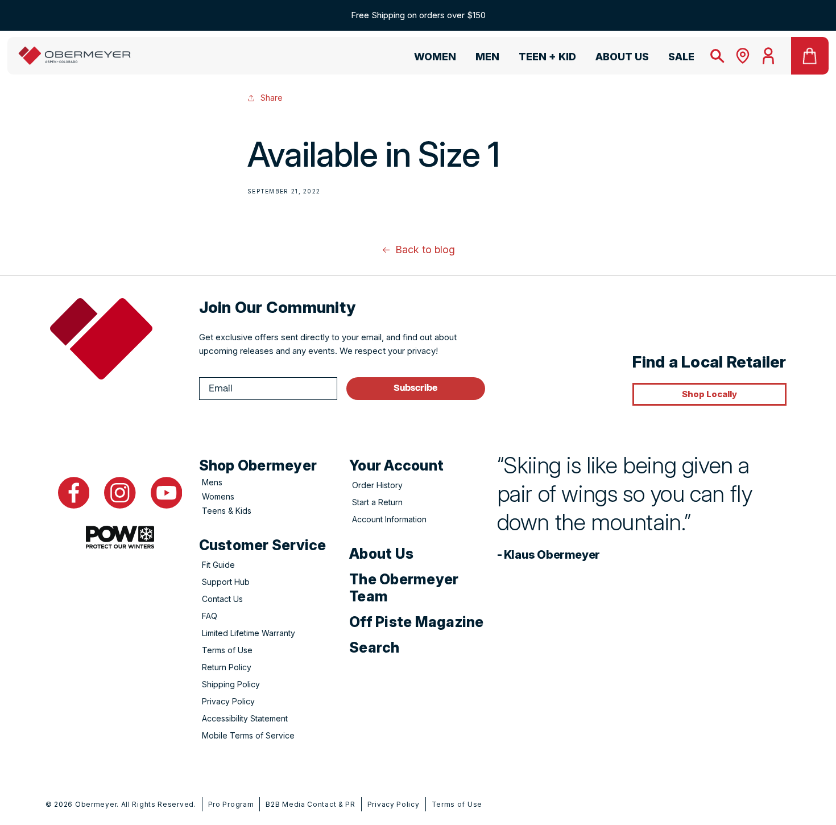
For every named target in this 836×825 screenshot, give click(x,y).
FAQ (209, 616)
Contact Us (222, 599)
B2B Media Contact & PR (310, 804)
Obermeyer (96, 804)
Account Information (389, 519)
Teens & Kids (226, 510)
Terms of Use (227, 650)
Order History (377, 485)
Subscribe (415, 388)
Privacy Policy (228, 701)
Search (374, 647)
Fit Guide (218, 565)
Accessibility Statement (245, 718)
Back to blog (425, 249)
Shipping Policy (231, 684)
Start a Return (377, 502)
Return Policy (226, 667)
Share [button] (271, 97)
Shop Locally (709, 394)
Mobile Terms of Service (248, 735)
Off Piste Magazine (416, 621)
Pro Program (231, 804)
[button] (430, 58)
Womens (218, 496)
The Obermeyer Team (403, 588)
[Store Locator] (742, 56)
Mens (212, 482)
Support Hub (226, 582)
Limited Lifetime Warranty (248, 633)
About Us (381, 553)
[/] (74, 55)
